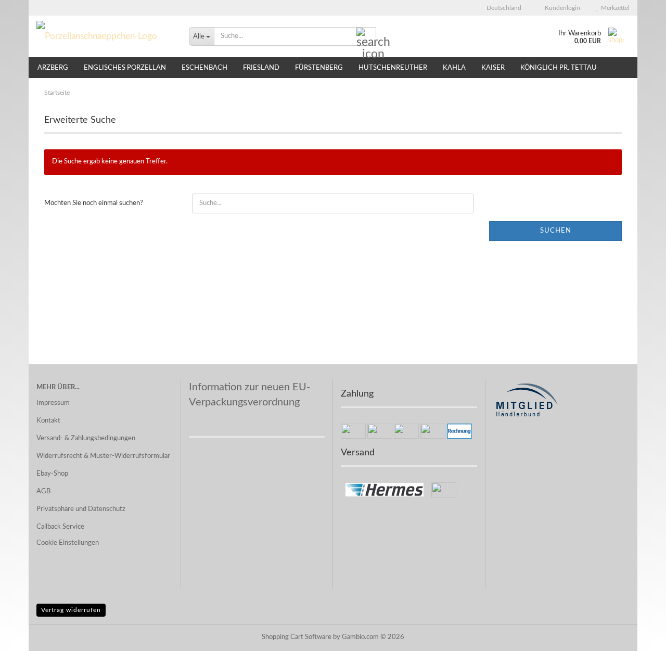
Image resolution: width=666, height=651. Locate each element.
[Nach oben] (637, 635)
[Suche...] (366, 37)
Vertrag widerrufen (71, 610)
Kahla (454, 68)
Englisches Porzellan (125, 68)
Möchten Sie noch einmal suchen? (93, 203)
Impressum (53, 403)
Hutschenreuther (392, 68)
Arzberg (52, 68)
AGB (43, 491)
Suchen (555, 230)
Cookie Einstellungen (67, 543)
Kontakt (48, 420)
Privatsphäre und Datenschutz (80, 509)
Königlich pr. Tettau (558, 68)
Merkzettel (614, 8)
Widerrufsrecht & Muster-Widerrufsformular (103, 456)
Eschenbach (204, 68)
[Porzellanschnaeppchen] (104, 36)
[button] (500, 8)
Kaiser (493, 68)
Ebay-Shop (52, 473)
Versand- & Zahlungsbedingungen (85, 438)
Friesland (261, 68)
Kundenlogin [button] (561, 8)
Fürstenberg (319, 68)
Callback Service (60, 527)
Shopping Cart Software (296, 637)
